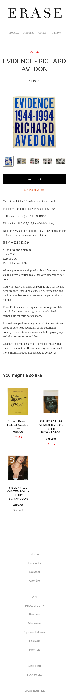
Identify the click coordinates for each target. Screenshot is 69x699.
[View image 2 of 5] (21, 161)
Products (14, 32)
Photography (34, 605)
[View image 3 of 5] (34, 161)
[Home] (34, 14)
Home (34, 554)
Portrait (34, 650)
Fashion (34, 641)
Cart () (56, 32)
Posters (34, 614)
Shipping (28, 32)
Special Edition (34, 632)
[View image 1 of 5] (8, 161)
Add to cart (34, 179)
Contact (42, 32)
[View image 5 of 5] (60, 161)
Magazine (34, 623)
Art (34, 597)
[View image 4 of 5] (47, 161)
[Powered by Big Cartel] (35, 690)
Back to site (34, 674)
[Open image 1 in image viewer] (34, 122)
